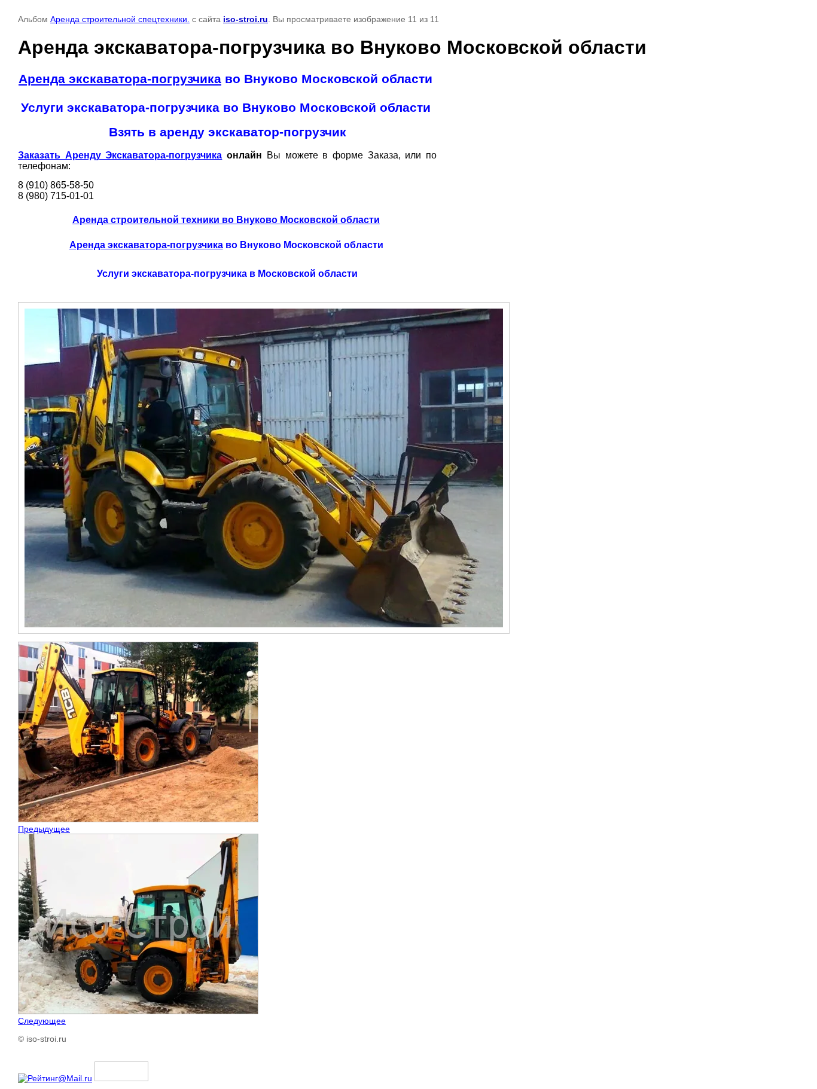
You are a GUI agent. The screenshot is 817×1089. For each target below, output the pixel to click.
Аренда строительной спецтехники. (120, 19)
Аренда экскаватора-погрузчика (120, 79)
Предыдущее (44, 829)
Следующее (42, 1021)
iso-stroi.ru (245, 19)
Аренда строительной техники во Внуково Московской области (226, 220)
